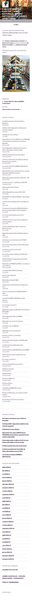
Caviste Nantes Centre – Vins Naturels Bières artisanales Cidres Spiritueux (14, 14)
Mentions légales (6, 592)
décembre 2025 (7, 484)
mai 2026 (5, 474)
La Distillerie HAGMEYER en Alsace (12, 388)
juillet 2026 (5, 467)
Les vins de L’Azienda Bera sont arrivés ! (13, 215)
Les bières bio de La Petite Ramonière (12, 345)
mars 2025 (5, 515)
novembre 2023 (7, 559)
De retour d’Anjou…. (7, 383)
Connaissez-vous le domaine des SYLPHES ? (14, 240)
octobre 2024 (6, 525)
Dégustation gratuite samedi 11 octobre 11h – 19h (15, 177)
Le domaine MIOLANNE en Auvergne (12, 270)
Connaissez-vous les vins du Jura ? (11, 249)
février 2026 (6, 477)
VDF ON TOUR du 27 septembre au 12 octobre (14, 259)
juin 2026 (5, 470)
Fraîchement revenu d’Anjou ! (10, 134)
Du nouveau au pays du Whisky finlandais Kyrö (14, 254)
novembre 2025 (7, 487)
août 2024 (5, 532)
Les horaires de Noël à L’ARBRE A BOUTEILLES (15, 166)
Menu (16, 24)
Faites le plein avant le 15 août (10, 187)
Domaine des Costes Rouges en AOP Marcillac (15, 340)
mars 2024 (5, 545)
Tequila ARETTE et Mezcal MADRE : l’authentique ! (16, 197)
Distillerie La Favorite (8, 369)
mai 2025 (5, 508)
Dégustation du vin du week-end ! (11, 330)
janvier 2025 (6, 518)
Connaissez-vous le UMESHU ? (10, 326)
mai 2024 (5, 538)
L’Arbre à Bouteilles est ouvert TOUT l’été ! (13, 192)
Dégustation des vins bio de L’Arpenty (12, 321)
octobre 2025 (6, 491)
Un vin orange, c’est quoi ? (9, 305)
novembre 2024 (7, 521)
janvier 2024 (6, 552)
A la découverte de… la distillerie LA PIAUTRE (14, 182)
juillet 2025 (5, 501)
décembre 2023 (7, 555)
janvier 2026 (6, 481)
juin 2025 (5, 504)
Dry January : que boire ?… (9, 359)
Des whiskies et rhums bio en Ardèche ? (13, 399)
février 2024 (6, 549)
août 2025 (5, 498)
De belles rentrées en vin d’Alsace (11, 335)
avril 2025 (5, 511)
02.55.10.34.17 (14, 582)
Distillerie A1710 (6, 373)
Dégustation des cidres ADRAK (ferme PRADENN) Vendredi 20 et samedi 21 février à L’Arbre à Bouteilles (16, 141)
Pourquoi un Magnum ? (8, 378)
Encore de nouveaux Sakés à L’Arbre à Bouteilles (15, 244)
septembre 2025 (7, 494)
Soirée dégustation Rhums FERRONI (12, 316)
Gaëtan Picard (19, 30)
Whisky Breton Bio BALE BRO (10, 280)
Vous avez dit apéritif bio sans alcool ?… (13, 364)
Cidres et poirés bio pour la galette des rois (14, 354)
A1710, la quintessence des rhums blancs (13, 155)
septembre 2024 (7, 528)
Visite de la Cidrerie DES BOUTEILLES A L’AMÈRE (15, 350)
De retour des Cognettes (9, 275)
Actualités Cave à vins (8, 569)
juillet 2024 (5, 535)
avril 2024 (5, 542)
